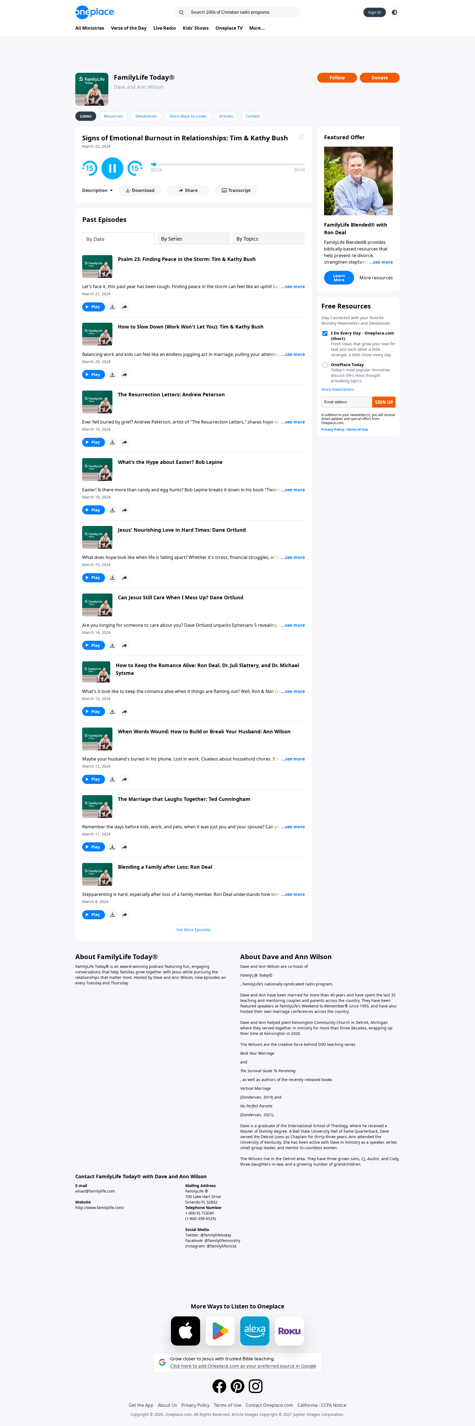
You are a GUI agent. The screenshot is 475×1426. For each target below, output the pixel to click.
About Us (167, 1405)
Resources (113, 116)
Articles (226, 116)
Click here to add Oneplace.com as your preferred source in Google (243, 1366)
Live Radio (164, 28)
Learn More (339, 277)
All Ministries (89, 28)
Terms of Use (227, 1405)
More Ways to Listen (188, 116)
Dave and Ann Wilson (139, 86)
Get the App (141, 1405)
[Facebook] (219, 1386)
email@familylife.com (95, 1191)
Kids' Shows (196, 28)
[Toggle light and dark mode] (394, 12)
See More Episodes (193, 929)
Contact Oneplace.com (269, 1405)
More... (257, 28)
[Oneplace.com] (94, 12)
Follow (337, 77)
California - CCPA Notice (321, 1405)
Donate (380, 78)
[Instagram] (256, 1386)
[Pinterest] (237, 1386)
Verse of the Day (129, 28)
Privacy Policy (195, 1405)
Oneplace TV (229, 28)
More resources (376, 278)
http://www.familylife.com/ (99, 1207)
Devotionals (146, 116)
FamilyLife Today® (144, 77)
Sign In (374, 12)
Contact (253, 116)
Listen (86, 116)
